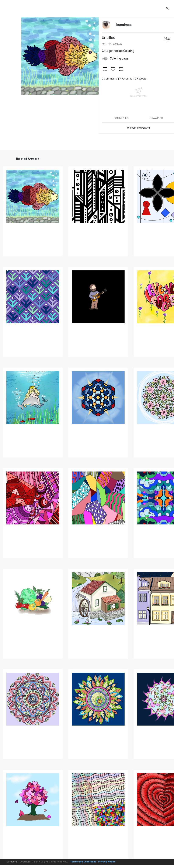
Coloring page (119, 58)
